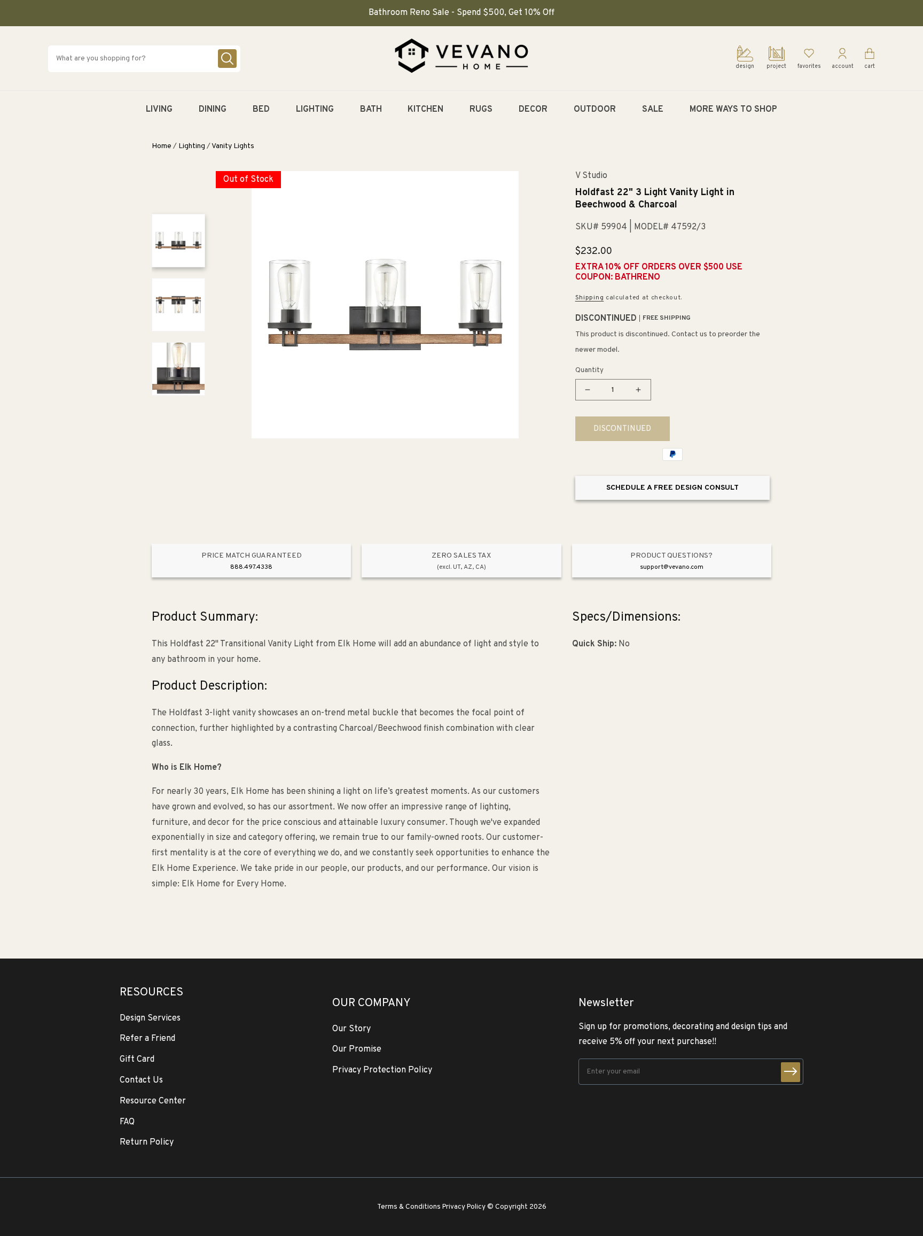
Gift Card (137, 1059)
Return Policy (147, 1142)
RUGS (481, 109)
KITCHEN (425, 109)
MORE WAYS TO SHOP (733, 109)
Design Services (150, 1018)
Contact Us (141, 1080)
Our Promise (356, 1049)
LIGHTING (315, 109)
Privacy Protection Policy (382, 1070)
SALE (652, 109)
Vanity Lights (233, 146)
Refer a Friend (147, 1038)
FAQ (127, 1122)
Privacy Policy (464, 1206)
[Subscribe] (790, 1072)
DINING (212, 109)
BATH (371, 109)
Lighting (191, 146)
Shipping (589, 297)
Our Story (351, 1029)
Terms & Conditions (409, 1206)
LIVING (159, 109)
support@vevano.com (671, 567)
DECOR (533, 109)
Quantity (589, 370)
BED (261, 109)
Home (161, 146)
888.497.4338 (251, 567)
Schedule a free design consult (672, 487)
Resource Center (153, 1101)
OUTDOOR (595, 109)
